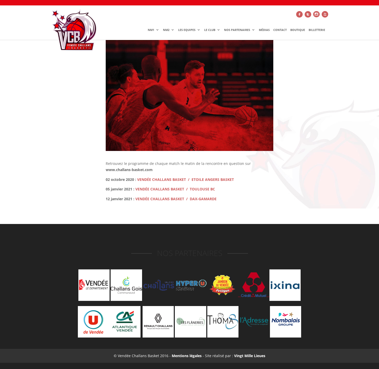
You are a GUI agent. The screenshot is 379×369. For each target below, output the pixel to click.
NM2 (166, 30)
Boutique (297, 30)
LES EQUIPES (186, 30)
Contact (280, 30)
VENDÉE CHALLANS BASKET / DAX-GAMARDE (175, 198)
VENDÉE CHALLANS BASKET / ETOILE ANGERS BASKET (185, 179)
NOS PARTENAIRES (237, 30)
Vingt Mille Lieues (249, 355)
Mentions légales (186, 355)
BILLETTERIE (317, 30)
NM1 (151, 30)
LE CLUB (209, 30)
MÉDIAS (264, 30)
